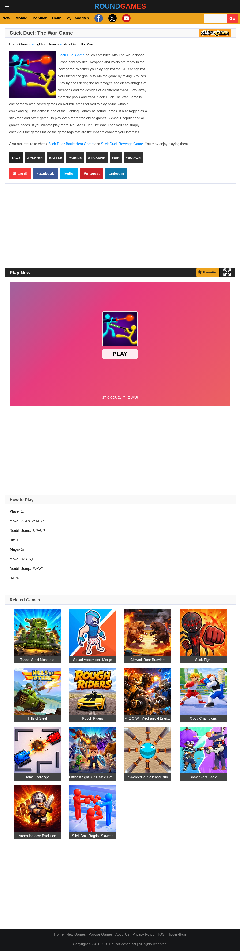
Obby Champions (203, 718)
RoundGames (20, 44)
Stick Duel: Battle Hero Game (71, 144)
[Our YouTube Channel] (125, 18)
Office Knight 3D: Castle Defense (92, 777)
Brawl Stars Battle (203, 777)
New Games (76, 934)
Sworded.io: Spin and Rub (148, 777)
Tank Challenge (37, 777)
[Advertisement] (192, 85)
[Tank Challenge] (37, 747)
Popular (40, 18)
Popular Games (101, 934)
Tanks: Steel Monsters (37, 660)
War (116, 158)
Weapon (133, 158)
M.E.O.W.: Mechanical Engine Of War (147, 718)
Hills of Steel (37, 718)
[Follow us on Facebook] (98, 18)
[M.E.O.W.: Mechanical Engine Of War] (147, 689)
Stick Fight (203, 660)
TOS (161, 934)
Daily (56, 18)
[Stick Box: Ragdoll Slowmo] (92, 806)
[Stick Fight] (203, 630)
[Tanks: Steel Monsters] (37, 630)
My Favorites (77, 18)
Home (59, 934)
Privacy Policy (143, 934)
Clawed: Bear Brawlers (147, 660)
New (6, 18)
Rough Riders (92, 718)
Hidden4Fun (176, 934)
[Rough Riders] (92, 689)
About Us (122, 934)
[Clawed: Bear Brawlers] (147, 630)
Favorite (209, 272)
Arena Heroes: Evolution (37, 836)
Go (232, 18)
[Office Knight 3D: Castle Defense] (92, 747)
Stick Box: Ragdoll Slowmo (92, 836)
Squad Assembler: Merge (92, 660)
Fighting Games (46, 44)
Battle (55, 158)
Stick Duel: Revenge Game (122, 144)
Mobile (21, 18)
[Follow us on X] (111, 18)
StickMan (96, 158)
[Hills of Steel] (37, 689)
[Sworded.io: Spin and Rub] (147, 747)
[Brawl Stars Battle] (203, 747)
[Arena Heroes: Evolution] (37, 806)
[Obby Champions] (203, 689)
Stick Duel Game (71, 55)
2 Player (35, 158)
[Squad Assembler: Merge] (92, 630)
